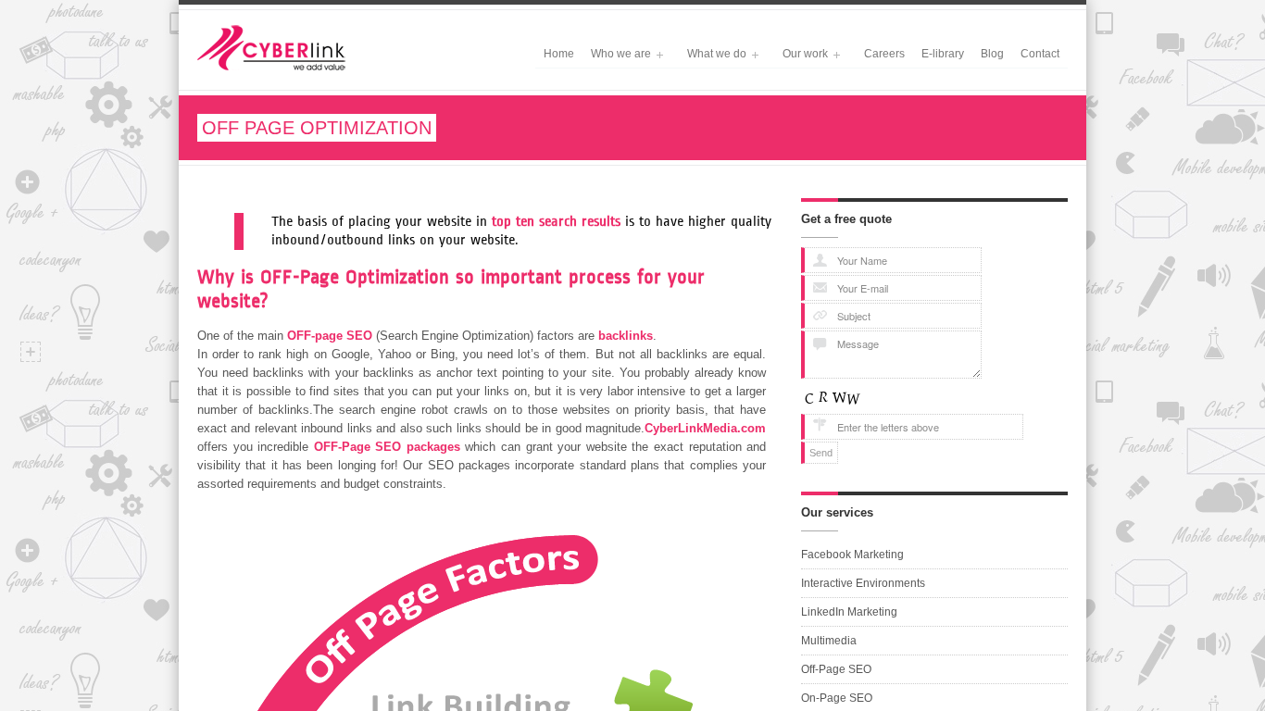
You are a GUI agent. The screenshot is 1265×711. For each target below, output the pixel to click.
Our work (801, 55)
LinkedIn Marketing (849, 611)
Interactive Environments (863, 583)
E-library (942, 53)
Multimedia (829, 640)
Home (559, 53)
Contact (1040, 53)
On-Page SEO (836, 698)
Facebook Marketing (852, 554)
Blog (992, 53)
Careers (884, 53)
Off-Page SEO (836, 669)
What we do (712, 55)
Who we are (616, 55)
